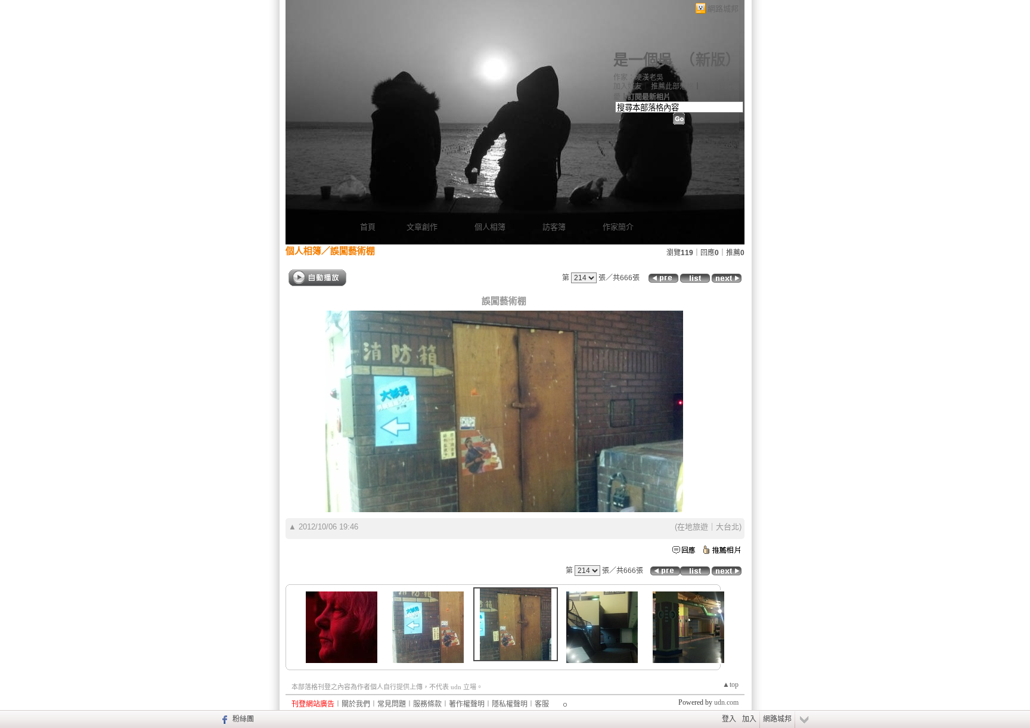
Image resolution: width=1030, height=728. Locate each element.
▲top (730, 684)
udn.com (726, 702)
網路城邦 (723, 8)
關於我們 (356, 704)
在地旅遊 (692, 526)
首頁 (368, 226)
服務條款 (427, 704)
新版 (710, 60)
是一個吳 (643, 60)
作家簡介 (618, 226)
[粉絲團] (223, 719)
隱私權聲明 (510, 704)
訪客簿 (554, 226)
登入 (729, 719)
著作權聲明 (467, 704)
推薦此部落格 (672, 86)
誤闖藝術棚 (352, 251)
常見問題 (391, 704)
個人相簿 (489, 226)
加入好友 (627, 86)
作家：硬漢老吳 (638, 77)
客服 (542, 704)
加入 (749, 719)
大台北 (727, 526)
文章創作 (422, 226)
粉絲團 (243, 719)
